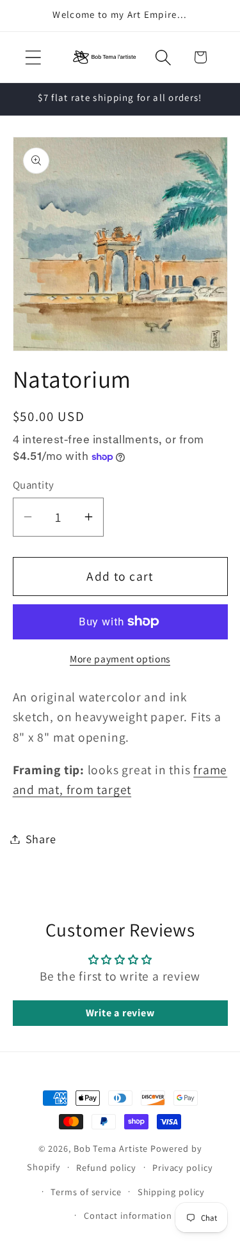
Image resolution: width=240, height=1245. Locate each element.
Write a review (120, 1013)
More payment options (120, 658)
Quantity (33, 485)
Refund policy (106, 1167)
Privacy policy (182, 1167)
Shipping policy (171, 1192)
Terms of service (86, 1192)
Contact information (128, 1215)
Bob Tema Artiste (111, 1148)
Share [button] (41, 838)
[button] (33, 57)
